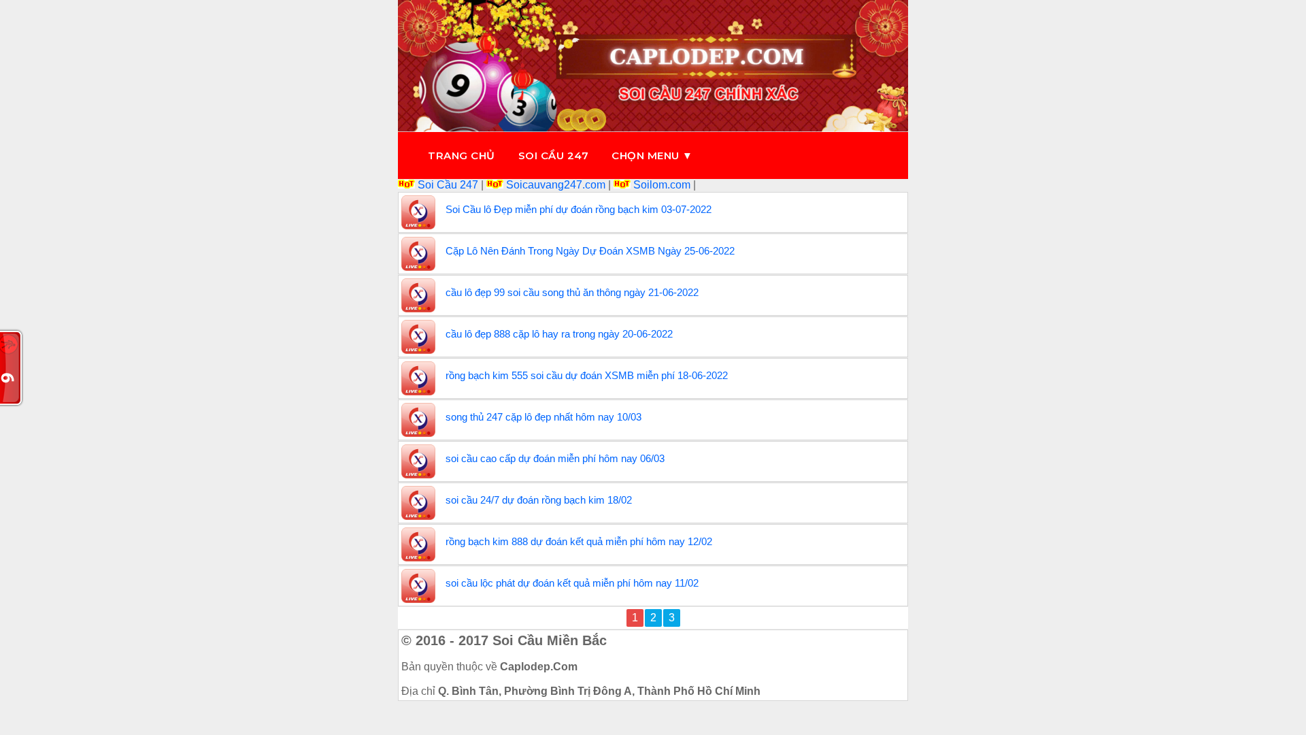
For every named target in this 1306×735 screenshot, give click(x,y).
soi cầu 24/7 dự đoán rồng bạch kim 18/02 (539, 500)
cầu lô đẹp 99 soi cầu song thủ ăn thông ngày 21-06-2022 (572, 292)
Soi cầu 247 (553, 155)
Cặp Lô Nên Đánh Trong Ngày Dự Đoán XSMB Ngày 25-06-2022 (590, 251)
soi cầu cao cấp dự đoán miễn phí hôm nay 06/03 (555, 458)
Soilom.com (662, 185)
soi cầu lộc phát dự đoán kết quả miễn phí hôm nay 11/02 (572, 583)
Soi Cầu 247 (448, 185)
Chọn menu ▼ (652, 155)
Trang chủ (461, 155)
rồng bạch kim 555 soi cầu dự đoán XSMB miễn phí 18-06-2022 (587, 375)
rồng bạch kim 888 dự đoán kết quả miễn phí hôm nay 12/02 (579, 541)
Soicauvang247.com (555, 185)
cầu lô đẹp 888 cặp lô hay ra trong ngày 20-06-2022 (559, 334)
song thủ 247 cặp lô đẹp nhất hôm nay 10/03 (543, 417)
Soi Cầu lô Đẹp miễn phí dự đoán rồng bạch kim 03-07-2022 (578, 209)
